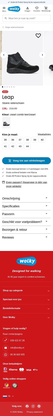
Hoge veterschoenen (14, 27)
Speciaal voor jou (12, 299)
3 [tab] (7, 86)
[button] (38, 35)
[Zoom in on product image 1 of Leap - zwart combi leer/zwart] (23, 58)
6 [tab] (13, 86)
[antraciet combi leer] (6, 122)
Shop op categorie (13, 290)
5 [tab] (11, 86)
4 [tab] (9, 86)
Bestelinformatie (11, 308)
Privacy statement (35, 412)
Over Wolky (9, 317)
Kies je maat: (10, 134)
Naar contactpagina (12, 334)
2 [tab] (4, 86)
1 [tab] (2, 86)
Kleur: (18, 114)
